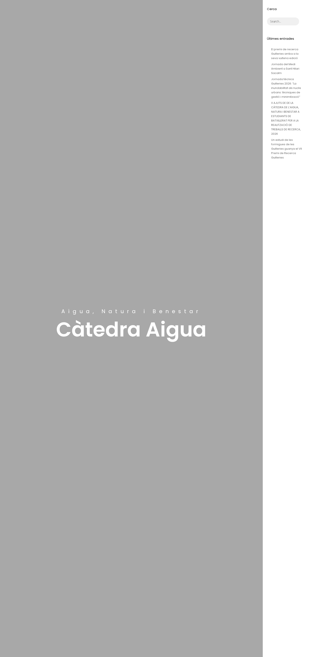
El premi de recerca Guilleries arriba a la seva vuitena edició (284, 53)
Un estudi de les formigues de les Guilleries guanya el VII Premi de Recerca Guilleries (286, 149)
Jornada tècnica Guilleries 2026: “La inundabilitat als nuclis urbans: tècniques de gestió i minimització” (286, 88)
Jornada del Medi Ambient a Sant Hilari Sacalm (285, 68)
